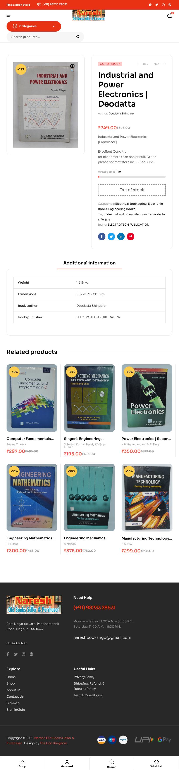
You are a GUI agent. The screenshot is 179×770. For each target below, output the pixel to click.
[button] (72, 68)
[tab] (89, 264)
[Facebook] (150, 4)
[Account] (67, 762)
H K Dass (12, 543)
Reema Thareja (16, 444)
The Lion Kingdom (53, 743)
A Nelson (70, 543)
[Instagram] (163, 4)
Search (78, 37)
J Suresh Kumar (74, 444)
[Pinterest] (169, 4)
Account (67, 766)
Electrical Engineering (131, 204)
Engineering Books (121, 209)
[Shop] (22, 762)
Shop (22, 766)
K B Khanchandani (134, 444)
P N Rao (127, 544)
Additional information (89, 263)
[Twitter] (156, 4)
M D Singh (153, 444)
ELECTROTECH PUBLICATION (128, 225)
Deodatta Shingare (121, 113)
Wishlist (156, 766)
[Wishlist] (156, 762)
